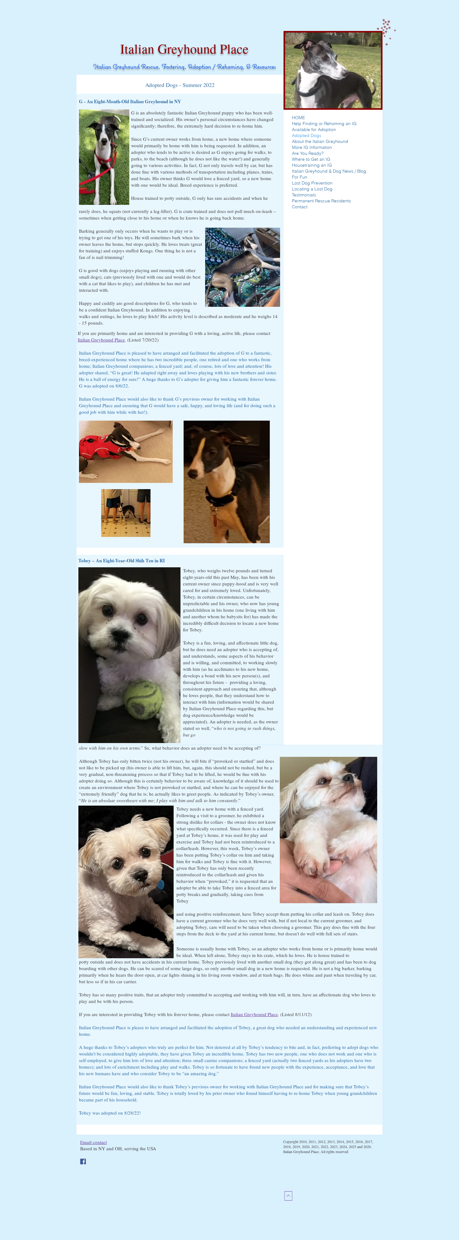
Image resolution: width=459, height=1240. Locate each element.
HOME (298, 117)
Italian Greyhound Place (101, 340)
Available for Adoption (314, 129)
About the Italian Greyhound (320, 141)
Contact (300, 207)
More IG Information (312, 147)
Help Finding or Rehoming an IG (324, 123)
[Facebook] (83, 1161)
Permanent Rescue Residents (321, 201)
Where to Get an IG (311, 159)
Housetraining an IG (312, 165)
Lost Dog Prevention (312, 183)
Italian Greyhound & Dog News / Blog (329, 171)
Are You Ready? (307, 153)
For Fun (299, 177)
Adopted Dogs (306, 135)
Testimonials (304, 195)
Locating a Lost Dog (312, 189)
